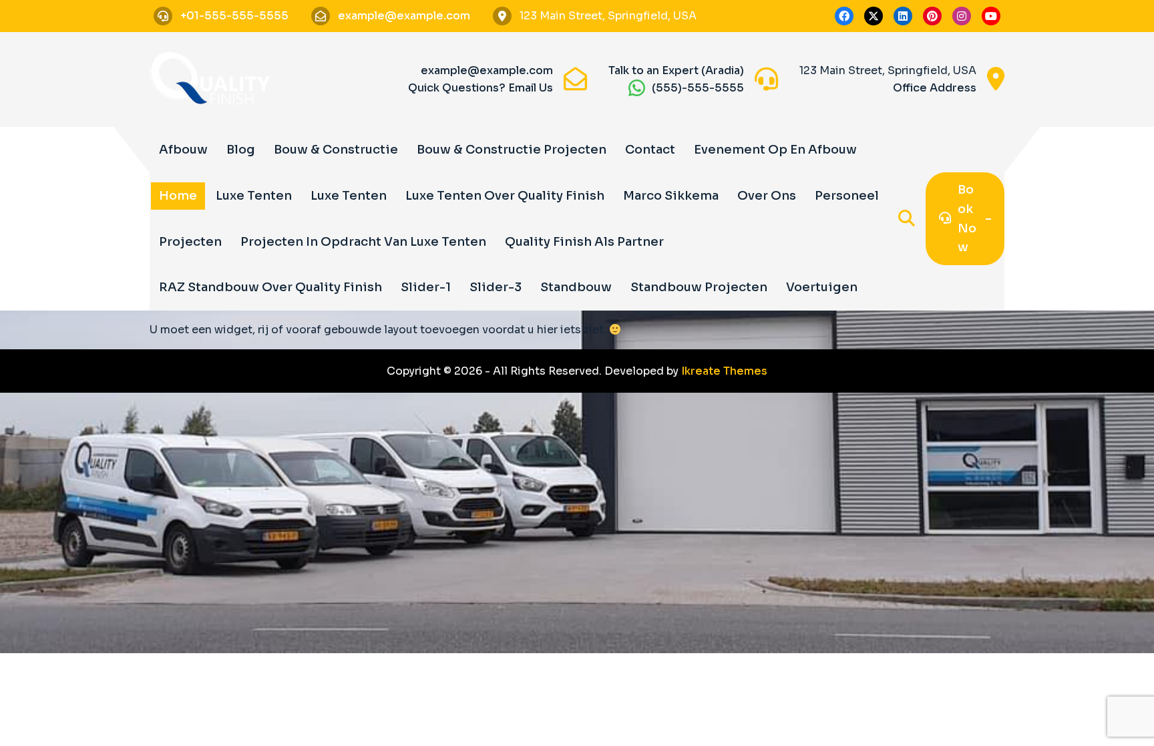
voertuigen (821, 287)
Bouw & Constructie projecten (511, 149)
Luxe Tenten (254, 195)
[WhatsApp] (636, 87)
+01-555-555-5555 (234, 16)
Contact (650, 149)
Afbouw (183, 149)
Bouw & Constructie (336, 149)
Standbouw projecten (698, 287)
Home (178, 195)
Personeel (847, 195)
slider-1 (426, 287)
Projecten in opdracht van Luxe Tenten (363, 241)
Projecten (190, 241)
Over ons (766, 195)
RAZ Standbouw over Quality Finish (270, 287)
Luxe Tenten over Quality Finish (504, 195)
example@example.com (404, 16)
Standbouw (576, 287)
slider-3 (495, 287)
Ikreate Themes (724, 371)
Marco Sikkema (671, 195)
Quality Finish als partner (584, 241)
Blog (240, 149)
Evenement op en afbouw (775, 149)
